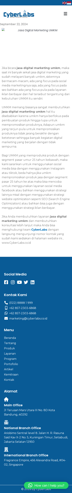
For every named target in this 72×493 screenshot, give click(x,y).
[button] (66, 13)
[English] (64, 3)
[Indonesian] (69, 3)
